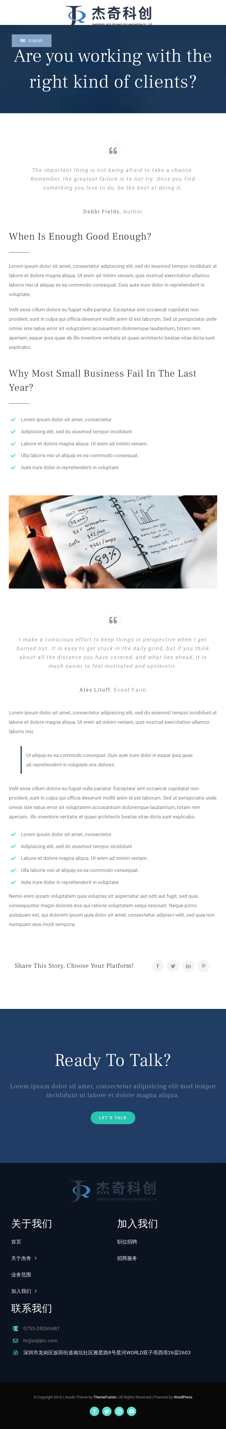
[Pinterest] (203, 966)
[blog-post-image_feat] (113, 498)
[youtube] (131, 1411)
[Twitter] (173, 966)
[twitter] (107, 1411)
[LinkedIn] (188, 966)
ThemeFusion (104, 1397)
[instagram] (119, 1411)
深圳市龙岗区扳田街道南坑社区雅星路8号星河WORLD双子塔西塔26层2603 (107, 1353)
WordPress (183, 1397)
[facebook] (94, 1411)
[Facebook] (157, 966)
